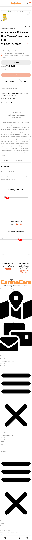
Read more (26, 214)
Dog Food (22, 93)
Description (16, 113)
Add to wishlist (10, 81)
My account (3, 451)
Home (2, 27)
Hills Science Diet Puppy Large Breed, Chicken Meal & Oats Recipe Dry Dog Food (24, 266)
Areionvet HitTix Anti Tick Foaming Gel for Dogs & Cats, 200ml (8, 265)
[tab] (16, 112)
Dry (8, 98)
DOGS (27, 93)
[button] (29, 3)
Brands (7, 27)
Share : (3, 102)
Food (10, 98)
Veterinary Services (5, 454)
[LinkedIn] (11, 102)
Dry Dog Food (5, 95)
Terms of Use (3, 359)
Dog (5, 98)
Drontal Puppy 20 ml (16, 221)
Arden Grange (14, 27)
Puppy (14, 98)
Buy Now (16, 75)
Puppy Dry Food (13, 95)
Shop (1, 444)
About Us (2, 363)
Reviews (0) (16, 117)
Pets (1, 449)
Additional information (16, 115)
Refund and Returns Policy (7, 361)
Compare (23, 81)
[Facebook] (6, 102)
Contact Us (3, 366)
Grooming (2, 447)
